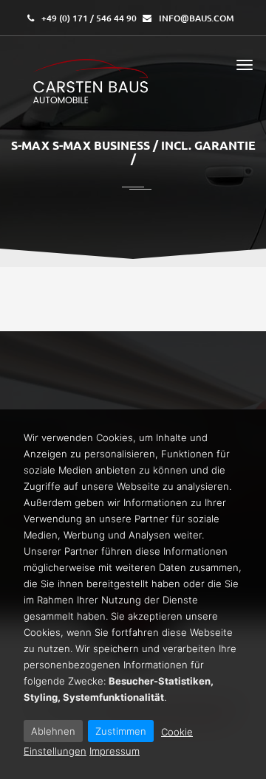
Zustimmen (120, 731)
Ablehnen (53, 731)
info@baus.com (196, 18)
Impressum (114, 751)
